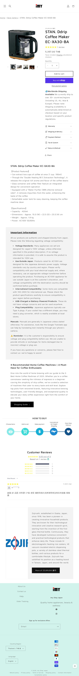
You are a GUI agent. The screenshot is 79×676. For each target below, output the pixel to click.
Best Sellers (12, 18)
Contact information (64, 672)
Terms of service (38, 672)
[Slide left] (8, 67)
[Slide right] (37, 67)
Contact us (21, 591)
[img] (12, 484)
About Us (21, 586)
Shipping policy (51, 672)
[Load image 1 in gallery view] (13, 66)
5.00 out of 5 (45, 456)
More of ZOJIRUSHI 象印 (45, 570)
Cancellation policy (40, 675)
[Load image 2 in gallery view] (19, 66)
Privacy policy (25, 672)
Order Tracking (22, 601)
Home (2, 18)
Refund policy (14, 672)
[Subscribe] (57, 626)
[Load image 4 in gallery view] (31, 66)
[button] (4, 6)
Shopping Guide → (22, 404)
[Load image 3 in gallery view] (25, 66)
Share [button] (49, 155)
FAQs (22, 596)
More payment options (59, 86)
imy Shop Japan (42, 670)
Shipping (59, 55)
